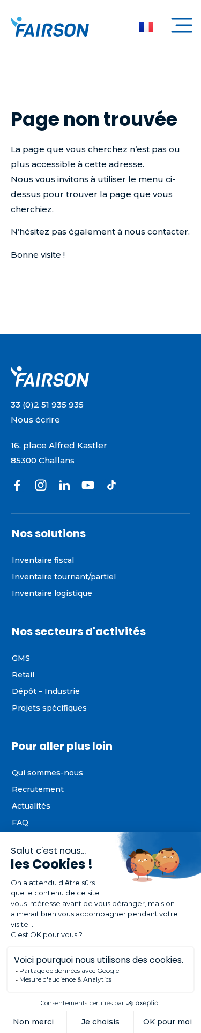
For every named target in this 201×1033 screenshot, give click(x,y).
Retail (23, 675)
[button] (181, 27)
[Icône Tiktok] (111, 485)
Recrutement (38, 789)
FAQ (20, 822)
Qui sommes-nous (47, 773)
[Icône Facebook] (17, 485)
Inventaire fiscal (43, 560)
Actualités (31, 806)
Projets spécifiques (49, 708)
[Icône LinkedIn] (64, 485)
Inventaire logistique (52, 593)
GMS (21, 658)
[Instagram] (40, 485)
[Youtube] (87, 485)
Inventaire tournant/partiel (64, 577)
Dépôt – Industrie (46, 691)
